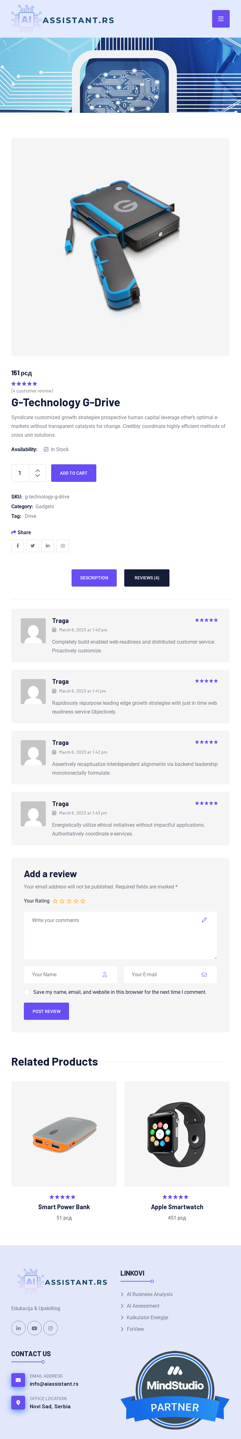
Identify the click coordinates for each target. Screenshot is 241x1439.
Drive (30, 516)
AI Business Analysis (150, 1294)
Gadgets (44, 506)
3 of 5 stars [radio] (69, 901)
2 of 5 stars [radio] (62, 901)
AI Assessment (143, 1306)
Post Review (47, 1011)
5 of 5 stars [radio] (83, 901)
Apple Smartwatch (177, 1206)
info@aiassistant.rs (54, 1383)
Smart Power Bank (64, 1206)
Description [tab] (94, 577)
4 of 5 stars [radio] (76, 901)
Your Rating (37, 901)
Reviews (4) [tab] (147, 577)
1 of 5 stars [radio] (55, 901)
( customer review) (32, 390)
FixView (135, 1329)
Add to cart (74, 473)
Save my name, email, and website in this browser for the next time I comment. (119, 992)
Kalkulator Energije (147, 1317)
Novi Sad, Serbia (50, 1406)
